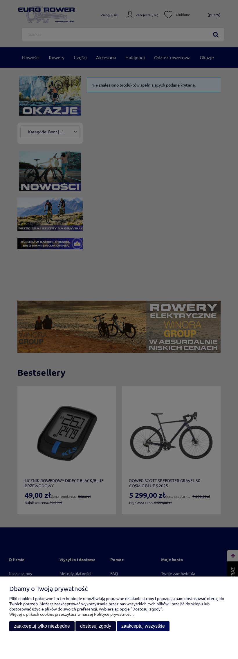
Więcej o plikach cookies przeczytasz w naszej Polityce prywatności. (71, 614)
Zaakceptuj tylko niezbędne (42, 626)
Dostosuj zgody (95, 626)
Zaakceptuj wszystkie (143, 626)
